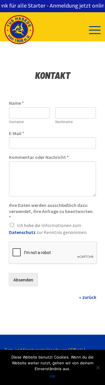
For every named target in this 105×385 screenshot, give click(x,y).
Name (16, 103)
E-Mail (16, 133)
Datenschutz (22, 232)
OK (52, 376)
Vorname (16, 122)
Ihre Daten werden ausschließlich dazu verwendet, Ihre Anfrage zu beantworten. (51, 211)
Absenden (23, 280)
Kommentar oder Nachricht (39, 157)
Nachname (64, 122)
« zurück (87, 297)
